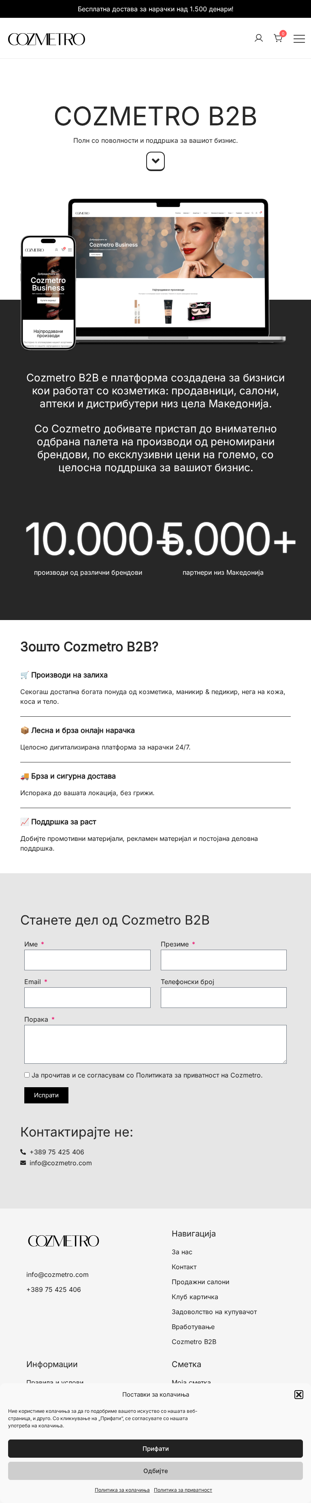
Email (33, 982)
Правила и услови (54, 1382)
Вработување (193, 1327)
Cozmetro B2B (194, 1342)
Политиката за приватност (177, 1075)
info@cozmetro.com (57, 1274)
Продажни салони (200, 1282)
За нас (182, 1252)
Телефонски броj (187, 982)
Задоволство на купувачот (214, 1312)
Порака (37, 1019)
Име (32, 944)
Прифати (156, 1448)
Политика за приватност (183, 1490)
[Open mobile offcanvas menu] (299, 38)
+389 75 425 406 (53, 1289)
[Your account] (259, 38)
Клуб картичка (195, 1297)
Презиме (176, 944)
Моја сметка (191, 1382)
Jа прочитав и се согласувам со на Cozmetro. (147, 1075)
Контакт (184, 1267)
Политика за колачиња (122, 1490)
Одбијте (155, 1471)
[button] (299, 1395)
